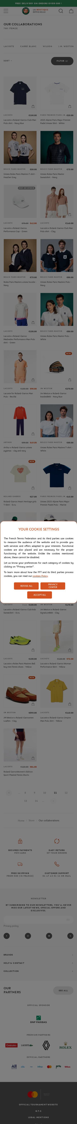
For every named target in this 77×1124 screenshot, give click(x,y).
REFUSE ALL (26, 586)
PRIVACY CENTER (52, 585)
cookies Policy (40, 576)
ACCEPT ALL (39, 595)
